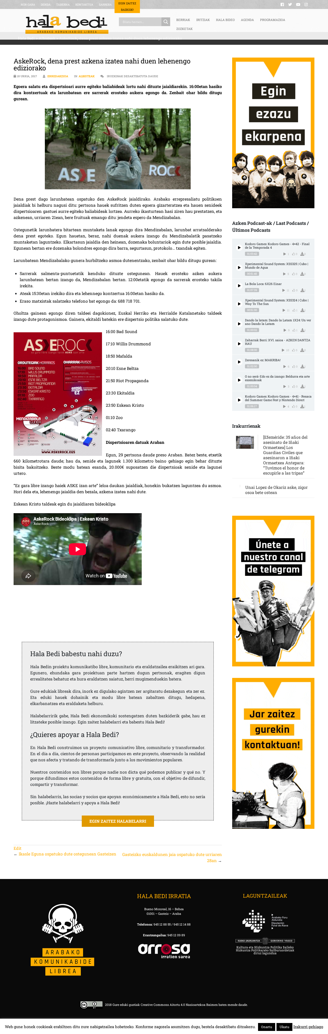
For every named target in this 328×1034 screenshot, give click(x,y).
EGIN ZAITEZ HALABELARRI (117, 821)
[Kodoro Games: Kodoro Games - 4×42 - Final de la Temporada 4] (239, 248)
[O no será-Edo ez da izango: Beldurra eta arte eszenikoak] (239, 380)
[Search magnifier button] (165, 21)
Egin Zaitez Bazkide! (127, 6)
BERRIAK (183, 20)
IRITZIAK (203, 20)
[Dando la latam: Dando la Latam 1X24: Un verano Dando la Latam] (239, 324)
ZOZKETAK (184, 29)
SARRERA (105, 4)
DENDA (45, 4)
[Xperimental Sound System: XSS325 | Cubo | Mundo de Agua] (239, 268)
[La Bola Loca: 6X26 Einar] (239, 286)
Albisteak (87, 76)
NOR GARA (28, 4)
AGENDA (247, 20)
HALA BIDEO (225, 20)
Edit (18, 848)
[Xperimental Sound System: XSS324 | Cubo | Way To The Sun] (239, 304)
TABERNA (63, 4)
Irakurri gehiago (308, 1026)
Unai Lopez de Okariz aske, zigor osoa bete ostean (276, 490)
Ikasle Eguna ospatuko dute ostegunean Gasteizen (67, 853)
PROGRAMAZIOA (272, 20)
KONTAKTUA (84, 4)
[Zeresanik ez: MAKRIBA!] (239, 362)
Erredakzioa (57, 76)
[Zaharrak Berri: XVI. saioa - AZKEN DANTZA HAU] (239, 344)
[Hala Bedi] (67, 24)
